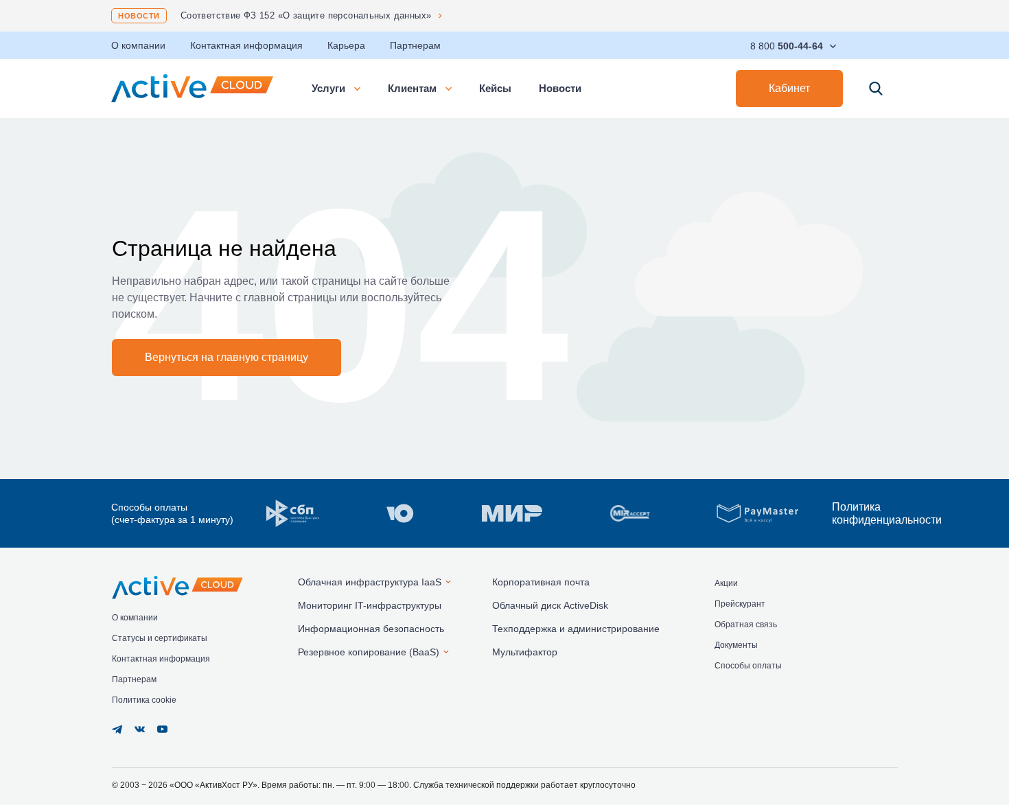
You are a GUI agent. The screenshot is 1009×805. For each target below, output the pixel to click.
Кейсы (495, 88)
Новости (139, 16)
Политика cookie (144, 700)
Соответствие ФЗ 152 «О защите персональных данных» (306, 15)
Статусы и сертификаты (159, 638)
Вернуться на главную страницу (226, 357)
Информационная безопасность (371, 628)
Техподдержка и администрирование (576, 628)
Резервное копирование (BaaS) (368, 651)
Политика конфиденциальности (865, 513)
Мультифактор (524, 651)
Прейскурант (740, 604)
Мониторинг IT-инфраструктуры (369, 605)
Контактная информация (246, 45)
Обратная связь (746, 624)
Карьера (346, 45)
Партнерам (415, 45)
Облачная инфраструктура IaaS (369, 581)
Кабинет (789, 88)
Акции (726, 583)
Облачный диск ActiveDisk (550, 605)
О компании (138, 45)
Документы (736, 645)
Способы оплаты (748, 665)
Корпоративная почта (541, 581)
